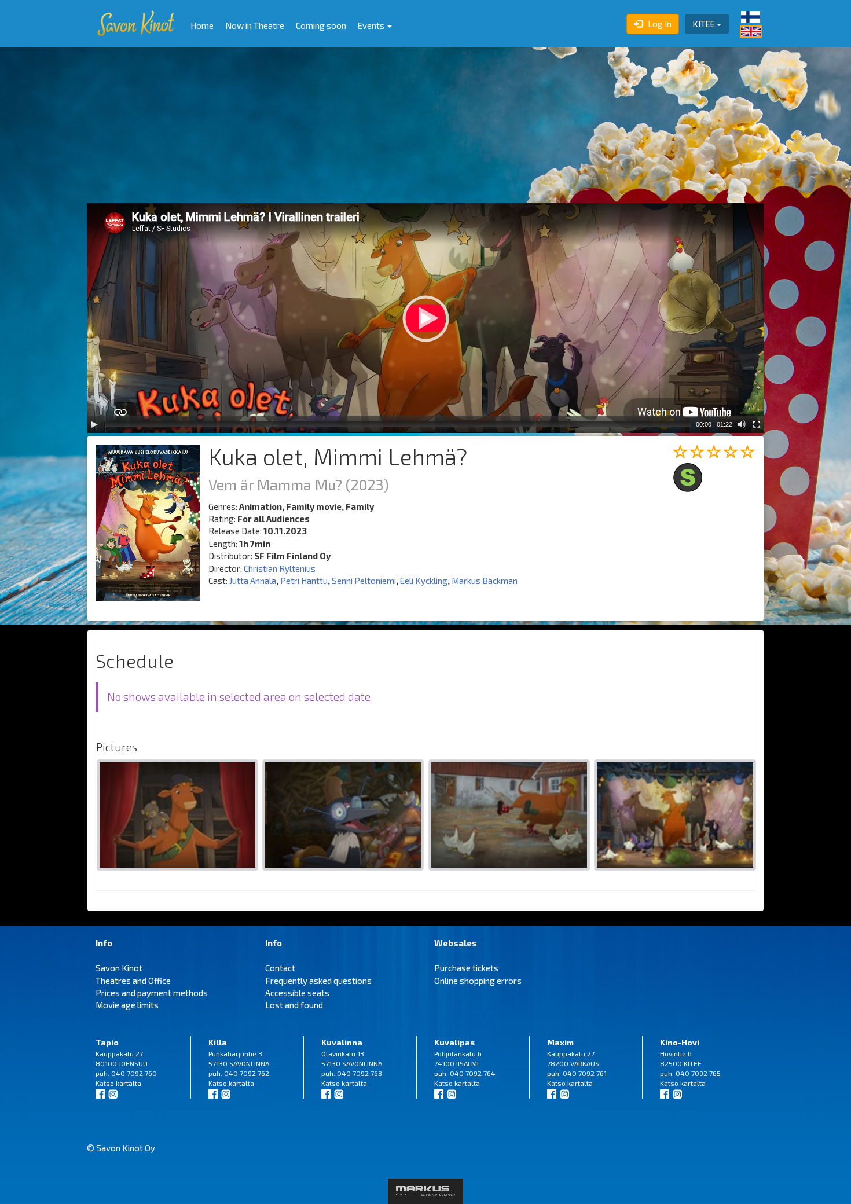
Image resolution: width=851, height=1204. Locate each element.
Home (202, 25)
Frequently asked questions (318, 980)
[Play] (94, 424)
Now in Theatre (254, 25)
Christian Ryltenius (280, 568)
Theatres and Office (133, 980)
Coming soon (321, 25)
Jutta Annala (252, 580)
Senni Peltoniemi (364, 580)
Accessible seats (297, 993)
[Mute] (741, 424)
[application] (425, 318)
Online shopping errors (478, 980)
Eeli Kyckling (423, 580)
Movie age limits (127, 1005)
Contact (280, 968)
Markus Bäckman (485, 580)
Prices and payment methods (152, 993)
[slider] (398, 424)
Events (372, 25)
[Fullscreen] (756, 424)
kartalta (128, 1083)
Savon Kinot (119, 968)
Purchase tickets (466, 968)
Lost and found (294, 1005)
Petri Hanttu (304, 580)
